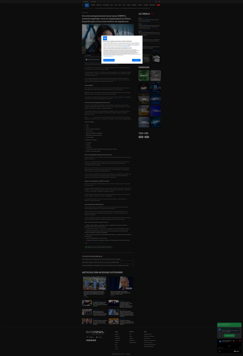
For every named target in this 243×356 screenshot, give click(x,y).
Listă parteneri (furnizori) (108, 56)
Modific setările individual (109, 60)
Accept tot (136, 60)
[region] (122, 50)
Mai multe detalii (127, 46)
